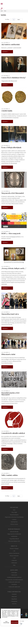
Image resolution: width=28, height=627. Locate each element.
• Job (14, 551)
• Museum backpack (14, 514)
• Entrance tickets (14, 524)
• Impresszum (14, 575)
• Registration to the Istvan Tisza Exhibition (14, 517)
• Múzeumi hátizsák (14, 531)
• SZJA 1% (14, 603)
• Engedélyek (14, 599)
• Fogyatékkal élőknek (14, 538)
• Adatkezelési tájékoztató (14, 582)
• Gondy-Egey (14, 572)
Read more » (5, 51)
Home (2, 10)
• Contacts (14, 519)
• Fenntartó (14, 594)
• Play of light (14, 512)
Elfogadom (14, 622)
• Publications (14, 562)
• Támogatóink (14, 601)
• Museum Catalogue (14, 548)
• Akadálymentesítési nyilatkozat (14, 577)
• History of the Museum (14, 553)
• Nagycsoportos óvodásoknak (14, 534)
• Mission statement (14, 555)
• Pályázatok (14, 596)
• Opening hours (14, 521)
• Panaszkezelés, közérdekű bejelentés (14, 579)
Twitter (22, 615)
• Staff (14, 558)
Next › (19, 19)
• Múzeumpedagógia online (14, 541)
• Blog (14, 565)
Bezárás (18, 611)
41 (13, 19)
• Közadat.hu (14, 584)
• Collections (14, 560)
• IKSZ (14, 510)
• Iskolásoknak (14, 536)
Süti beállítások (6, 622)
